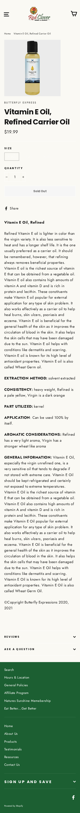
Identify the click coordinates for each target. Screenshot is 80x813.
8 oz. (29, 156)
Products (10, 741)
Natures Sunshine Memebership (27, 700)
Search (9, 669)
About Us (10, 733)
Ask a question (19, 649)
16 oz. (47, 156)
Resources (11, 757)
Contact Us (12, 764)
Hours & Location (16, 677)
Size (8, 148)
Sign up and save (28, 781)
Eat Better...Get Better (20, 708)
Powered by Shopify (13, 805)
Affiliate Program (16, 693)
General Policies (16, 685)
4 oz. (11, 156)
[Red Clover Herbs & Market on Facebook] (73, 797)
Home (7, 33)
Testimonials (13, 749)
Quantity (13, 168)
